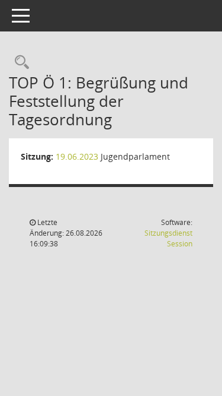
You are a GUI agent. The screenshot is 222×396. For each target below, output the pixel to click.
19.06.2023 (77, 156)
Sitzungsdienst (168, 238)
